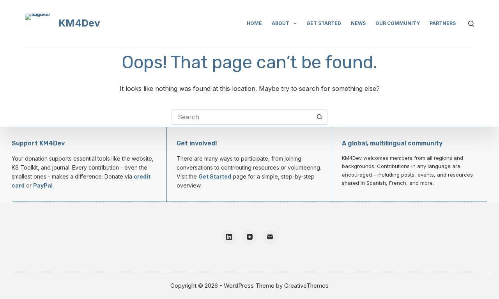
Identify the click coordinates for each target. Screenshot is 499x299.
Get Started (214, 176)
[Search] (471, 24)
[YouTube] (249, 237)
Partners (443, 23)
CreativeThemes (306, 285)
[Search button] (319, 117)
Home (254, 23)
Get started (323, 23)
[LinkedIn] (229, 237)
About (280, 23)
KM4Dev (79, 23)
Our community (397, 23)
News (358, 23)
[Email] (270, 237)
